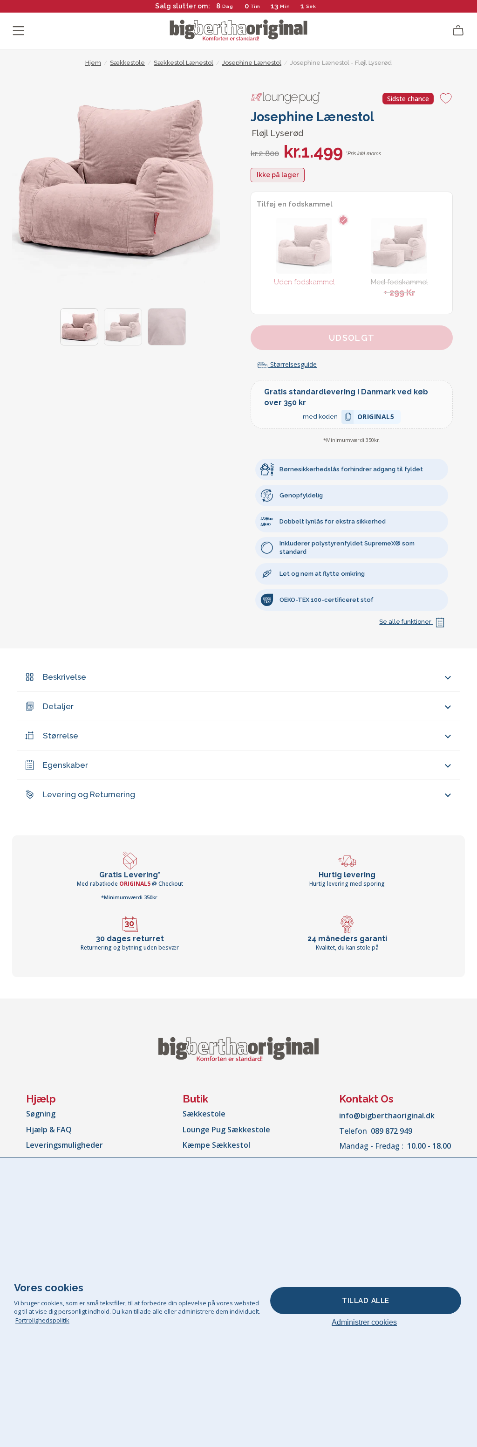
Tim (255, 6)
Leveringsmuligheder (64, 1145)
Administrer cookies (364, 1322)
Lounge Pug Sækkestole (226, 1129)
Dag (227, 6)
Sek (312, 6)
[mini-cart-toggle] (458, 30)
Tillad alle (365, 1300)
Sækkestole (204, 1114)
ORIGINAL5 (376, 418)
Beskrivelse (64, 677)
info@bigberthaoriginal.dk (387, 1115)
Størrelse (60, 735)
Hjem (93, 62)
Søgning (40, 1114)
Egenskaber (65, 765)
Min (285, 6)
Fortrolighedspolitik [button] (42, 1320)
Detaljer (58, 706)
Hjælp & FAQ (49, 1129)
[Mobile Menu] (18, 31)
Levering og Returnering (89, 794)
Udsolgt (352, 338)
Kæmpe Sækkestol (216, 1145)
